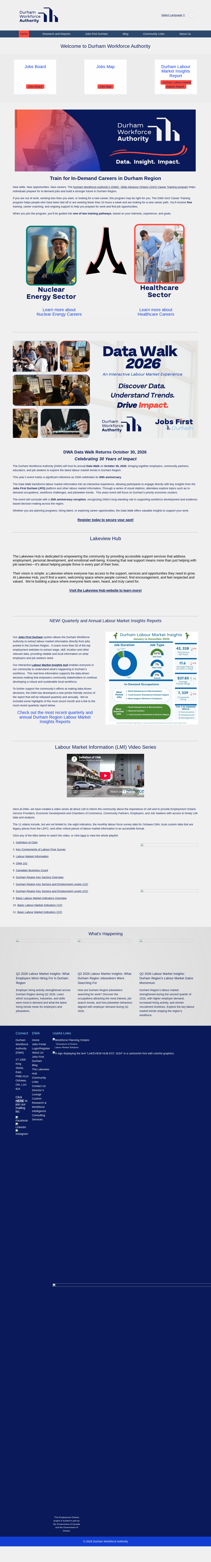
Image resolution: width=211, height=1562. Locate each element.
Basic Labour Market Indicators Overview (41, 898)
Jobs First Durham (96, 33)
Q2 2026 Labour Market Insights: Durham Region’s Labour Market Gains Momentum (166, 978)
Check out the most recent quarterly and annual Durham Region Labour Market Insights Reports (55, 717)
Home (24, 33)
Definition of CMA (27, 842)
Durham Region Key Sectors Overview (39, 877)
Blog (125, 33)
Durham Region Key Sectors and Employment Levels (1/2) (52, 884)
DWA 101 (21, 863)
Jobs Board (35, 66)
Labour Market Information (32, 856)
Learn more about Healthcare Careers (156, 312)
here (83, 835)
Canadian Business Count (32, 870)
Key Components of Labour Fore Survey (41, 849)
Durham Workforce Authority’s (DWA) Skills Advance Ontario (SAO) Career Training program (130, 187)
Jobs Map (105, 66)
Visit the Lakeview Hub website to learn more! (105, 590)
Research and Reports (56, 33)
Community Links (154, 33)
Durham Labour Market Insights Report (175, 71)
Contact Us (39, 1086)
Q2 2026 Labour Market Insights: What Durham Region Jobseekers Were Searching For (104, 978)
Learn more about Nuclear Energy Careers (59, 312)
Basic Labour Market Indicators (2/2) (39, 912)
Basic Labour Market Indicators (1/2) (39, 905)
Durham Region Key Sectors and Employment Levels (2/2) (52, 891)
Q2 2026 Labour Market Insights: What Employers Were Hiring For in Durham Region (43, 978)
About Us (185, 33)
